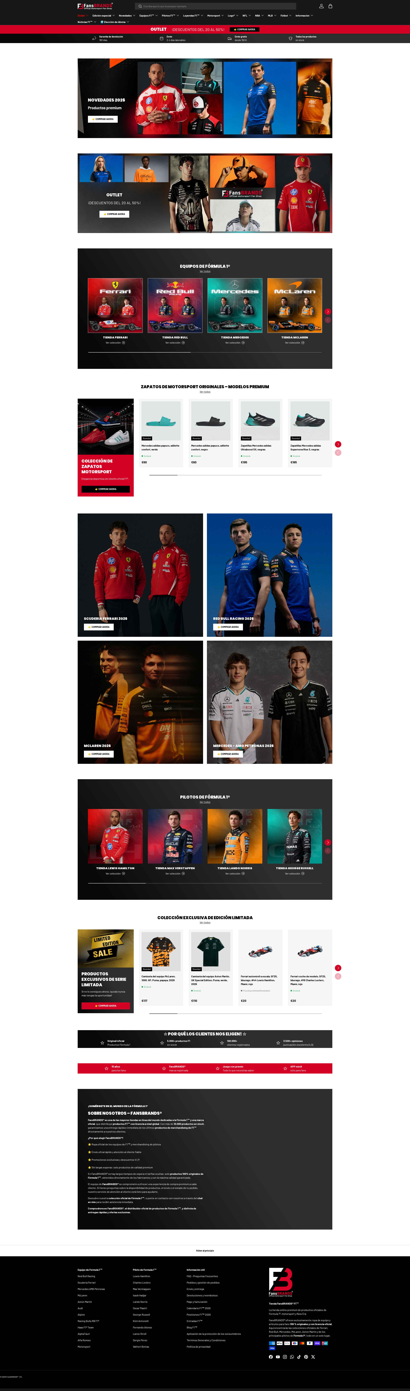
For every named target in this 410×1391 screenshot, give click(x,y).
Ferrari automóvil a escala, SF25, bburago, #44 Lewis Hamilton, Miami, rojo (259, 980)
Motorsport (213, 15)
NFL (245, 15)
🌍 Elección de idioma (112, 21)
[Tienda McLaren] (295, 305)
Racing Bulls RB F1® (88, 1320)
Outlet (81, 15)
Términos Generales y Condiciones (206, 1340)
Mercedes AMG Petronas (91, 1288)
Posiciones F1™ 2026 (199, 1314)
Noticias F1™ (85, 21)
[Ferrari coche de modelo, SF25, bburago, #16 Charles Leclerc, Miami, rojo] (310, 951)
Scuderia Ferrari (87, 1282)
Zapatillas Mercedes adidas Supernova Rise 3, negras (306, 447)
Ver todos (205, 271)
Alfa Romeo (84, 1340)
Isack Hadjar (139, 1295)
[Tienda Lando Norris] (235, 836)
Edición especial (102, 15)
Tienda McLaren (294, 337)
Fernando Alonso (142, 1327)
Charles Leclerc (142, 1282)
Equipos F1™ (146, 15)
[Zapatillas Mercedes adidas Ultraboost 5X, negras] (260, 420)
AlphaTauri (84, 1333)
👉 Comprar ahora (244, 29)
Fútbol (284, 15)
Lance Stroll (139, 1333)
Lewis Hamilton (141, 1276)
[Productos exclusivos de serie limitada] (106, 948)
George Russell (141, 1314)
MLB (270, 15)
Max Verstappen (142, 1288)
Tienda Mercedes (235, 337)
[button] (330, 6)
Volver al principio (205, 1250)
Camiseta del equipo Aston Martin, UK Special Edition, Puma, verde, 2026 (210, 980)
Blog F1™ (192, 1327)
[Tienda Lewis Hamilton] (115, 836)
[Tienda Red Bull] (175, 305)
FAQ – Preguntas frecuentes (202, 1276)
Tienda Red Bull (175, 337)
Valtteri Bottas (141, 1346)
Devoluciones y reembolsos (202, 1295)
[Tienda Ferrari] (115, 305)
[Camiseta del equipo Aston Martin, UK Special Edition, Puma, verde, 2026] (210, 951)
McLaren (82, 1295)
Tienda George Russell (295, 868)
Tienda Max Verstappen (175, 868)
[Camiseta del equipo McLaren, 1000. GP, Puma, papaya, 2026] (161, 951)
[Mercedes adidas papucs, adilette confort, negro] (210, 420)
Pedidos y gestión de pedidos (203, 1282)
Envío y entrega (195, 1288)
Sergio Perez (140, 1340)
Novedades (125, 15)
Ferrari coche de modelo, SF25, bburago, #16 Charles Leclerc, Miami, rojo (308, 980)
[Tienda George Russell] (294, 836)
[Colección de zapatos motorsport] (106, 427)
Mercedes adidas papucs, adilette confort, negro (210, 447)
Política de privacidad (198, 1346)
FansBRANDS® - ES (14, 1377)
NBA (257, 15)
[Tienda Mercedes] (235, 305)
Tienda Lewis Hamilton (115, 868)
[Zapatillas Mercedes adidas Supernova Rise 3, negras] (310, 420)
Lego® (231, 15)
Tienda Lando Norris (234, 868)
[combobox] (215, 6)
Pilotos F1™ (168, 15)
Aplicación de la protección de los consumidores (214, 1333)
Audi (80, 1308)
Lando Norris (140, 1301)
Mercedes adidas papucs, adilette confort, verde (160, 447)
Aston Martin (85, 1301)
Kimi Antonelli (141, 1320)
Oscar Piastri (140, 1308)
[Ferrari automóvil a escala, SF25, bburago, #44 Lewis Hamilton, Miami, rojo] (260, 951)
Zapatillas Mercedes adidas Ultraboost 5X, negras (256, 447)
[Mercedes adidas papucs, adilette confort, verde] (161, 420)
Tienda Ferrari (115, 337)
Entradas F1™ (194, 1320)
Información (302, 15)
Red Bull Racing (86, 1276)
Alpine (81, 1314)
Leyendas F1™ (191, 15)
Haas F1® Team (86, 1327)
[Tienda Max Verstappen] (175, 836)
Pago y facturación (197, 1301)
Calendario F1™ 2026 (198, 1308)
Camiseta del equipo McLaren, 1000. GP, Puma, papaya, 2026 (158, 978)
